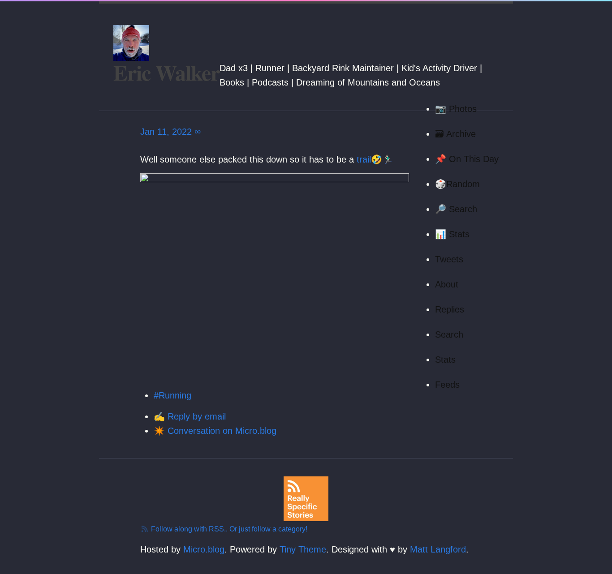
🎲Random (457, 184)
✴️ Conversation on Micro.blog (215, 431)
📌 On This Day (467, 159)
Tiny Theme (303, 549)
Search (449, 334)
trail (364, 159)
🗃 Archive (455, 134)
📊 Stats (452, 234)
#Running (172, 395)
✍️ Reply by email (190, 416)
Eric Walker (166, 72)
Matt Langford (438, 549)
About (446, 284)
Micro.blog (203, 549)
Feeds (447, 385)
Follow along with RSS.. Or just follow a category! (228, 529)
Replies (449, 309)
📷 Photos (456, 109)
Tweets (449, 259)
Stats (445, 359)
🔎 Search (456, 209)
